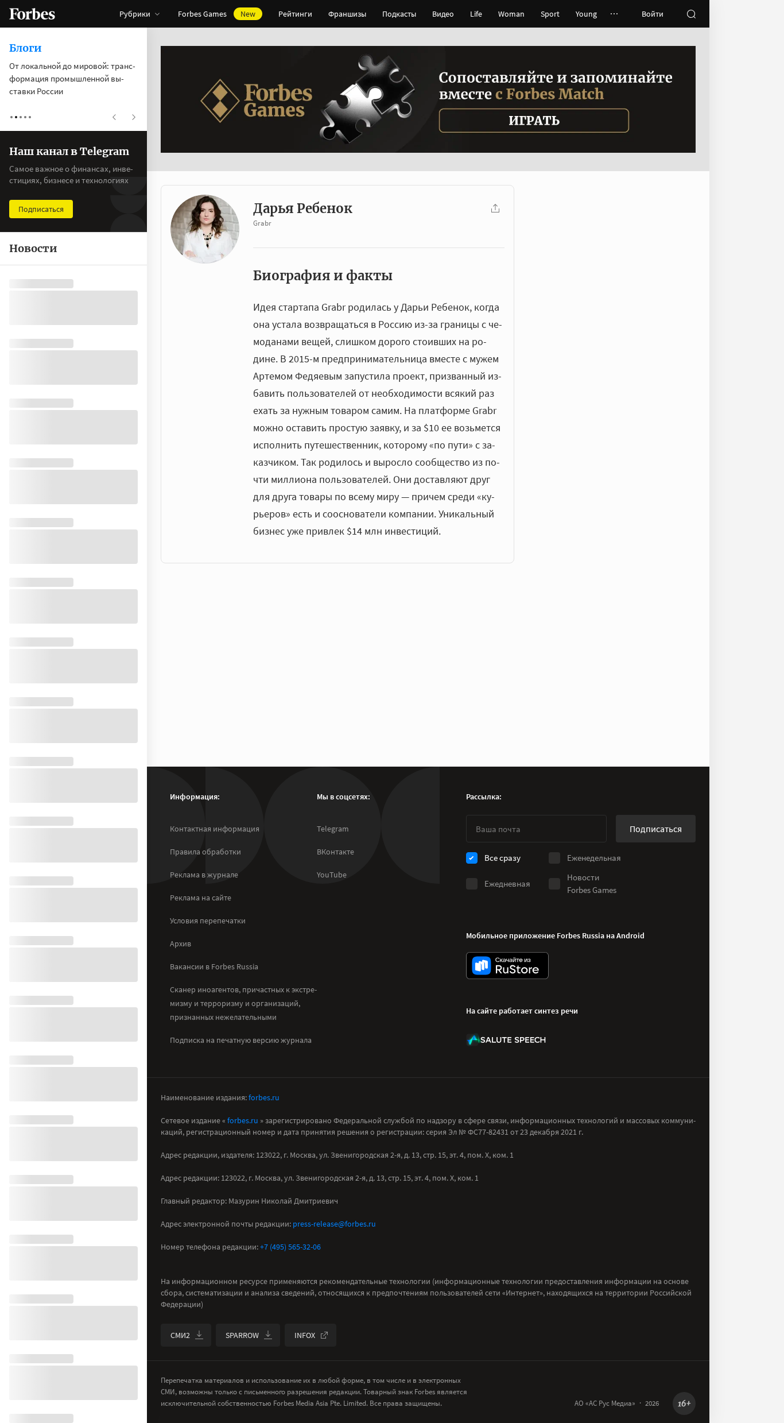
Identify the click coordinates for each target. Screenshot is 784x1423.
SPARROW (242, 1335)
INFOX (304, 1335)
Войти (652, 14)
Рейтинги (295, 14)
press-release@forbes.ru (334, 1224)
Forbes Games (216, 14)
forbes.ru (264, 1097)
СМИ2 (180, 1335)
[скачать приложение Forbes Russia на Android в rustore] (507, 966)
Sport (550, 14)
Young (586, 14)
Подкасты (399, 14)
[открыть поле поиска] (691, 14)
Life (476, 14)
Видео (443, 14)
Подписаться (656, 828)
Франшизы (347, 14)
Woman (511, 14)
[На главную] (32, 14)
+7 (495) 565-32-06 (290, 1247)
